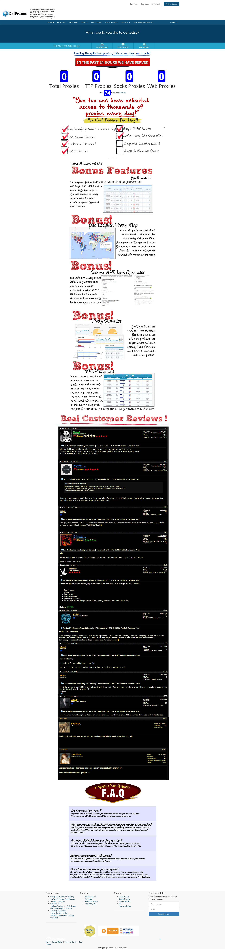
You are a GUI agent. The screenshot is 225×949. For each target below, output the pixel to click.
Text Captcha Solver (58, 911)
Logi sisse (145, 4)
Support (125, 22)
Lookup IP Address (57, 901)
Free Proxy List (90, 903)
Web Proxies (96, 22)
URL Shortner (55, 903)
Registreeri (156, 4)
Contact (49, 944)
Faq (80, 942)
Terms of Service (70, 942)
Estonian (133, 4)
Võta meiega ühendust (142, 22)
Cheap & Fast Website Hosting (62, 896)
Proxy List (61, 22)
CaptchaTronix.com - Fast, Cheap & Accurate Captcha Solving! (63, 907)
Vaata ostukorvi (171, 4)
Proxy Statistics (111, 22)
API (120, 903)
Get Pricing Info (90, 896)
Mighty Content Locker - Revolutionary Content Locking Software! (62, 915)
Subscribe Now (164, 914)
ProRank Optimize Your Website (62, 899)
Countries (122, 93)
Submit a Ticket (125, 901)
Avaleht (50, 22)
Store (83, 22)
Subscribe (88, 899)
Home (48, 942)
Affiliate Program (91, 901)
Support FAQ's (124, 899)
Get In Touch (124, 896)
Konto (173, 22)
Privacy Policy (57, 942)
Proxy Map (73, 22)
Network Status (125, 906)
